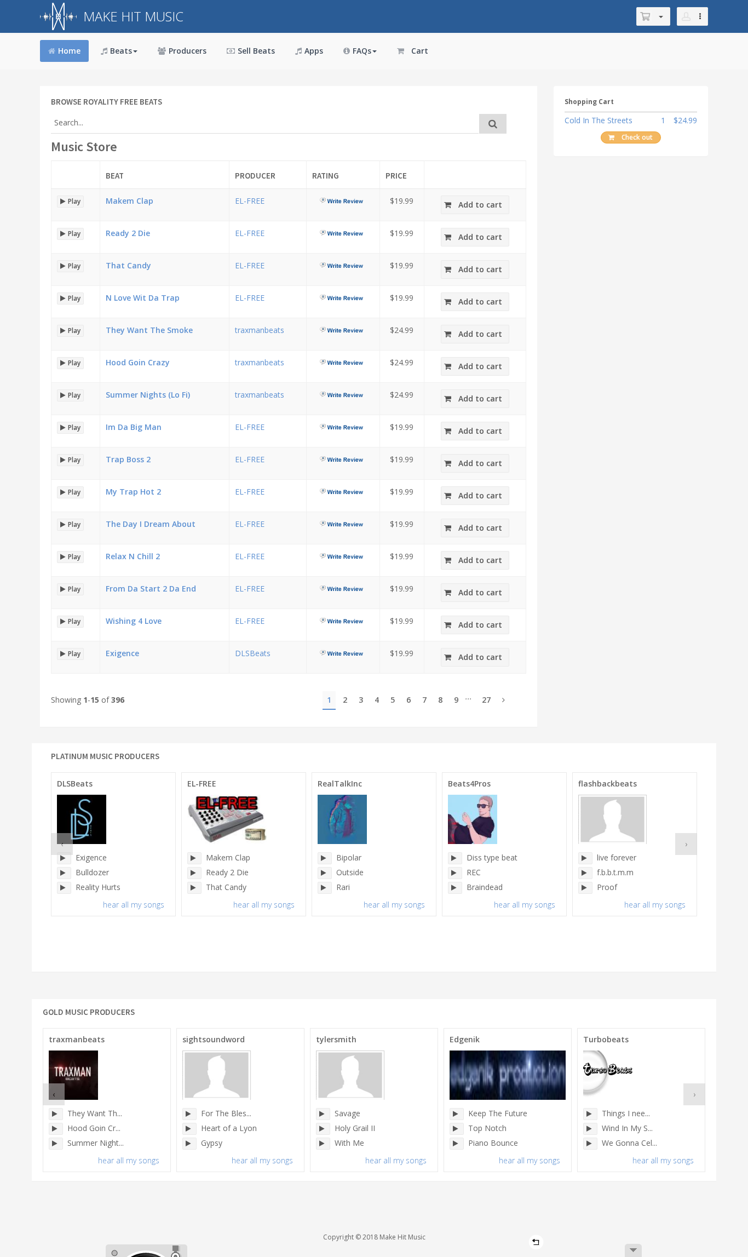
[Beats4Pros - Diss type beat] (455, 858)
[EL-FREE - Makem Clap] (194, 858)
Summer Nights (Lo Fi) (148, 394)
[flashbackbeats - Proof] (585, 888)
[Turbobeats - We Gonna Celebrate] (590, 1144)
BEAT (115, 175)
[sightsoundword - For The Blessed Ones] (189, 1114)
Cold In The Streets (598, 120)
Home (69, 50)
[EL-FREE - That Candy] (194, 888)
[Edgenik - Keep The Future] (457, 1114)
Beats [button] (121, 50)
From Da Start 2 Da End (151, 588)
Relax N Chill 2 (133, 556)
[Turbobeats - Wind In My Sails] (590, 1129)
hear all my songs (133, 904)
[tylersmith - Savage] (323, 1114)
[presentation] (62, 844)
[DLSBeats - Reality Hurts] (64, 888)
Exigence (122, 653)
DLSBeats (253, 653)
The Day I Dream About (150, 524)
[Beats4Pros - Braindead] (455, 888)
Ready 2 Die (128, 233)
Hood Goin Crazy (138, 362)
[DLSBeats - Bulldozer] (64, 873)
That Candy (128, 265)
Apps (313, 50)
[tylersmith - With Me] (323, 1144)
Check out (637, 137)
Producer (255, 175)
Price (396, 175)
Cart (419, 50)
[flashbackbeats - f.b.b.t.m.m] (585, 873)
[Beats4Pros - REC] (455, 873)
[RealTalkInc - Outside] (325, 873)
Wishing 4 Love (134, 621)
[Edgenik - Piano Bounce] (457, 1144)
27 (486, 699)
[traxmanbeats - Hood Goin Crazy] (56, 1129)
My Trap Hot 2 (133, 491)
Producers (187, 50)
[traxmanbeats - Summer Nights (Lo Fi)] (56, 1144)
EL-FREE (249, 201)
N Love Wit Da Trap (143, 297)
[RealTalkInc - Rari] (325, 888)
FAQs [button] (362, 50)
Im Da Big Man (134, 427)
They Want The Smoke (149, 330)
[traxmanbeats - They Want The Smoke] (56, 1114)
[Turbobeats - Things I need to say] (590, 1114)
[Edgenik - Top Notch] (457, 1129)
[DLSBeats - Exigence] (64, 858)
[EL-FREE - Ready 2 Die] (194, 873)
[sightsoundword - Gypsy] (189, 1144)
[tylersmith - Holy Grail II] (323, 1129)
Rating (325, 175)
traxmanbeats (259, 330)
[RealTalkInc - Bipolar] (325, 858)
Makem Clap (129, 201)
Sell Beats (256, 50)
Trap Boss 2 (128, 459)
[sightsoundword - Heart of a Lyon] (189, 1129)
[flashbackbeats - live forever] (585, 858)
